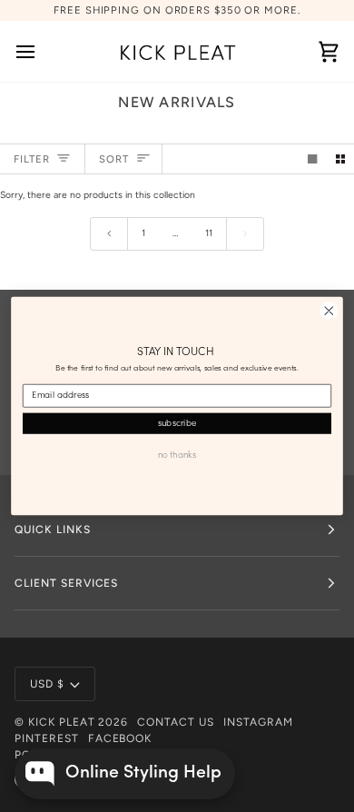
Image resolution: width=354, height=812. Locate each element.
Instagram (258, 722)
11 (208, 233)
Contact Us (175, 722)
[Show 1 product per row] (312, 158)
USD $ (47, 684)
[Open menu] (42, 51)
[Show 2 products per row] (340, 158)
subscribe (177, 423)
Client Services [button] (66, 583)
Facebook (120, 738)
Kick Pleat (61, 722)
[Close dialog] (329, 311)
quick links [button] (53, 529)
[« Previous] (109, 234)
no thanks (177, 455)
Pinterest (47, 738)
